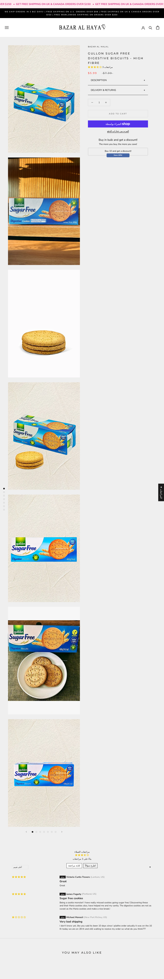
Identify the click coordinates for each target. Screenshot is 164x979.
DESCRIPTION (99, 80)
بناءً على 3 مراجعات (82, 858)
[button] (95, 67)
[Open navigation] (7, 27)
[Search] (150, 27)
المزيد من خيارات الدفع (118, 131)
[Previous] (26, 832)
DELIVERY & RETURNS (103, 90)
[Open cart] (157, 27)
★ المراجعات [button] (161, 492)
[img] (19, 877)
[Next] (61, 832)
